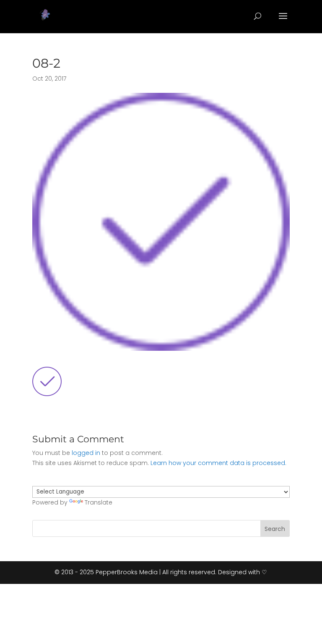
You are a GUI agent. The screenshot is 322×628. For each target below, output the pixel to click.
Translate (98, 502)
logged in (86, 453)
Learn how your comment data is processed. (218, 463)
